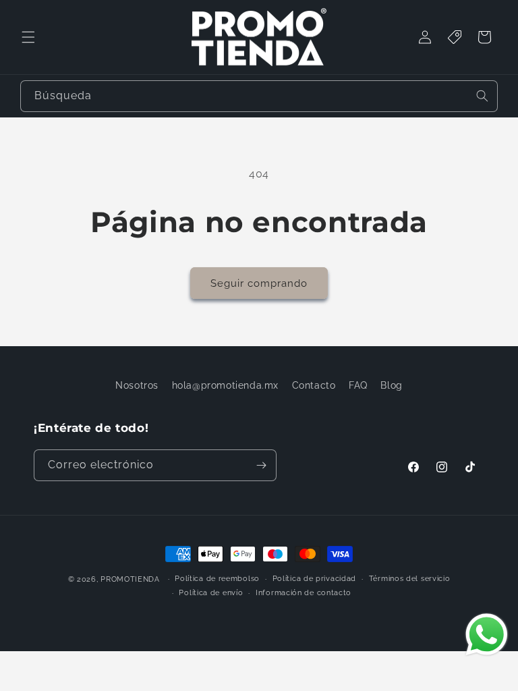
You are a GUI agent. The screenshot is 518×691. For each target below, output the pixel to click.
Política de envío (211, 592)
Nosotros (137, 385)
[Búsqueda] (482, 96)
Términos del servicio (410, 578)
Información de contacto (303, 592)
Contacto (314, 385)
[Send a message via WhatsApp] (486, 634)
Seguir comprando (259, 283)
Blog (391, 385)
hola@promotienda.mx (225, 385)
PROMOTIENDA (130, 579)
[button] (28, 37)
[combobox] (259, 96)
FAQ (358, 385)
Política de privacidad (314, 578)
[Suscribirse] (261, 465)
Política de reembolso (217, 578)
